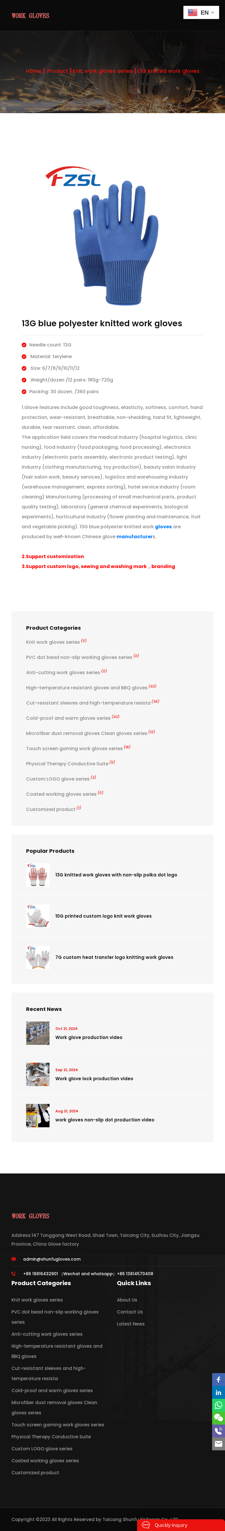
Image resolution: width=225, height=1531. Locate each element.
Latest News (131, 1324)
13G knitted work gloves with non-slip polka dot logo (116, 875)
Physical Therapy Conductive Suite (70, 763)
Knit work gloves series (103, 71)
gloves (163, 526)
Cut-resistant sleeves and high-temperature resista (92, 703)
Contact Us (130, 1312)
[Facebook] (218, 1379)
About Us (127, 1300)
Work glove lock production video (94, 1079)
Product (57, 71)
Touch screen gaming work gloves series (78, 748)
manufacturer (135, 536)
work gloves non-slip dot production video (104, 1120)
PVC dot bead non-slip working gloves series (82, 657)
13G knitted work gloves (168, 71)
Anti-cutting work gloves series (66, 672)
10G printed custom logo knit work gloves (103, 916)
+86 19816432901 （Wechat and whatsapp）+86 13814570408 (88, 1274)
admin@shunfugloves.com (52, 1259)
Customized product (53, 809)
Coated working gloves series (64, 794)
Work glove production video (88, 1037)
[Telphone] (218, 1431)
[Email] (218, 1443)
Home (33, 71)
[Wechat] (218, 1418)
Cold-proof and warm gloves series (73, 718)
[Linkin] (218, 1392)
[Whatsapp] (218, 1405)
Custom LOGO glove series (61, 779)
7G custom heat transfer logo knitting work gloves (114, 957)
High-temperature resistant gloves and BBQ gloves (91, 687)
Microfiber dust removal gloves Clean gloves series (90, 733)
